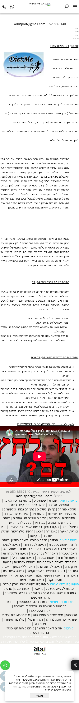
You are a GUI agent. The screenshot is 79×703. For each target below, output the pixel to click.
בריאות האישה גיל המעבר (25, 527)
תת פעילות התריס (20, 522)
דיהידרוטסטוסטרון (40, 610)
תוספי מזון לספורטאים (34, 584)
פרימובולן (40, 624)
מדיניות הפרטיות (53, 690)
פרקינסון (35, 535)
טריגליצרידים (67, 513)
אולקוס (41, 509)
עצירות (52, 513)
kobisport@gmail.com (34, 496)
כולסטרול (10, 509)
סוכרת (53, 500)
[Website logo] (39, 4)
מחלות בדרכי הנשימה (17, 500)
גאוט (14, 505)
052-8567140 (57, 24)
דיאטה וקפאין (35, 571)
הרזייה (53, 540)
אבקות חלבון (10, 584)
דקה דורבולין (35, 619)
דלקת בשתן (51, 527)
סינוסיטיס (40, 500)
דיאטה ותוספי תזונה (49, 575)
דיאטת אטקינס (46, 557)
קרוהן (51, 509)
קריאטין (39, 588)
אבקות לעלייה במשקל (60, 588)
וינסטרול (31, 606)
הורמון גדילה (41, 602)
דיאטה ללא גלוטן (24, 566)
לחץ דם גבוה (26, 509)
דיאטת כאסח (68, 553)
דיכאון (40, 531)
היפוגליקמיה (70, 527)
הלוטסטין (71, 615)
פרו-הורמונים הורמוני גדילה (37, 593)
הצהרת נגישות (39, 632)
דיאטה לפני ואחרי (22, 575)
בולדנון (19, 619)
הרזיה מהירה (38, 540)
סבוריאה (54, 518)
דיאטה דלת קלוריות (15, 553)
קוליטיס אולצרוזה (35, 518)
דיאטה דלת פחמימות (44, 553)
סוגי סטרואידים (20, 615)
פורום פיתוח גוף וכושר (20, 628)
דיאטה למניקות (59, 544)
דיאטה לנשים (11, 544)
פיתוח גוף (11, 593)
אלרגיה (52, 505)
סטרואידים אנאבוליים (52, 606)
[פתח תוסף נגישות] (75, 665)
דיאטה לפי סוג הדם (49, 566)
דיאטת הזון (71, 575)
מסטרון (8, 619)
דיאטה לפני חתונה (34, 544)
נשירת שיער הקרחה (16, 513)
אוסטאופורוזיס (67, 509)
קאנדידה (52, 531)
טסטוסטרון (24, 602)
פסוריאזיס (68, 518)
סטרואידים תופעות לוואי (47, 615)
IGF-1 (11, 602)
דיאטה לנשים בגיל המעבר (60, 549)
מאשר (39, 695)
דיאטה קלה (10, 549)
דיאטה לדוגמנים (30, 549)
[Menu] (75, 6)
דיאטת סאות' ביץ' (23, 557)
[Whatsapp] (12, 6)
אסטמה (64, 505)
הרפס (30, 531)
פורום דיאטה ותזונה (49, 628)
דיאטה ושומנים (55, 571)
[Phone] (4, 6)
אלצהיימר (17, 531)
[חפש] (67, 6)
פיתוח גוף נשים (40, 597)
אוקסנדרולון (53, 619)
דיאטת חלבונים (67, 557)
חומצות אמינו (22, 588)
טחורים (17, 518)
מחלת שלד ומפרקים (32, 505)
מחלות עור (38, 513)
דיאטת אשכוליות (24, 562)
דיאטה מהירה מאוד (31, 579)
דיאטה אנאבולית (13, 571)
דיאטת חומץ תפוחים (50, 562)
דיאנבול (19, 606)
